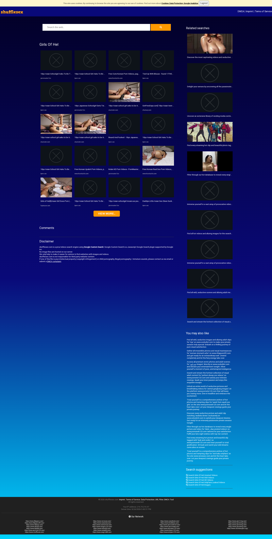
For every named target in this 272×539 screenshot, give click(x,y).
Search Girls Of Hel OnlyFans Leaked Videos (206, 482)
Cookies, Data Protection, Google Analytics (180, 3)
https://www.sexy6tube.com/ (169, 521)
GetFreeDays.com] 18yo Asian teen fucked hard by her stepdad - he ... (172, 105)
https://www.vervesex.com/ (102, 521)
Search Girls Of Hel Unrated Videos (202, 475)
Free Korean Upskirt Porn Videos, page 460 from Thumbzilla (100, 169)
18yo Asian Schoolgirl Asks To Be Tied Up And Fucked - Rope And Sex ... (71, 74)
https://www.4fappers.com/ (34, 521)
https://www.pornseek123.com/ (169, 525)
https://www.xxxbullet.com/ (102, 523)
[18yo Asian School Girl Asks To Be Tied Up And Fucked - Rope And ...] (56, 101)
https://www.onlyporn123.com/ (170, 532)
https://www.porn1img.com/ (237, 521)
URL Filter (159, 499)
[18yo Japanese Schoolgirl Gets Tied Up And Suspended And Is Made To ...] (90, 101)
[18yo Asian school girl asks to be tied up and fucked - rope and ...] (56, 133)
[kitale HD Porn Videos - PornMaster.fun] (124, 165)
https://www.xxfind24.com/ (102, 528)
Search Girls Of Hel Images (199, 485)
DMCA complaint (54, 261)
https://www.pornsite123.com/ (35, 530)
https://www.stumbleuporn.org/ (237, 528)
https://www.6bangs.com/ (34, 525)
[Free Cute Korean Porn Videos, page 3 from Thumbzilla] (124, 69)
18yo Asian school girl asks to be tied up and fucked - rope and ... (68, 137)
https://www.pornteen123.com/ (170, 528)
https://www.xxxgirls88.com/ (102, 532)
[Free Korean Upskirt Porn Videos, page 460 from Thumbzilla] (90, 165)
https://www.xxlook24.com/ (102, 530)
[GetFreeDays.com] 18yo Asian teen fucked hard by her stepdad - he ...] (158, 101)
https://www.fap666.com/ (34, 528)
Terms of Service (263, 11)
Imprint (249, 11)
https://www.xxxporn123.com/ (102, 527)
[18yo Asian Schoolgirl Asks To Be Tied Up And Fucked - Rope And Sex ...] (56, 69)
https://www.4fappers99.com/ (34, 523)
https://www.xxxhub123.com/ (102, 525)
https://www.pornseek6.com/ (169, 527)
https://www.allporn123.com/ (169, 530)
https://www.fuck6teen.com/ (170, 523)
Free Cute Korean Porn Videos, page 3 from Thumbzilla (132, 74)
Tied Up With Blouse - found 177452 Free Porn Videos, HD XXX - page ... (173, 74)
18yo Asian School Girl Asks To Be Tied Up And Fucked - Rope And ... (69, 105)
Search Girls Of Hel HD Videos (200, 480)
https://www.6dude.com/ (34, 527)
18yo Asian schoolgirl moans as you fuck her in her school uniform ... (137, 201)
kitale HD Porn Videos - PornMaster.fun (125, 169)
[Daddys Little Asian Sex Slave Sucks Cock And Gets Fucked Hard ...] (158, 197)
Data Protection (147, 499)
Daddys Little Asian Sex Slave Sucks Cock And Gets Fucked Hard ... (171, 201)
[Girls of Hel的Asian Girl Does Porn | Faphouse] (56, 197)
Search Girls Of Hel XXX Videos (201, 477)
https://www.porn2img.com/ (237, 523)
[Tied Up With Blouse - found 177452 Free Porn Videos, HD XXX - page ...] (158, 69)
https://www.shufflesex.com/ (34, 532)
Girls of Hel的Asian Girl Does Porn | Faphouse (59, 201)
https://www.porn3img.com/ (237, 525)
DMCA (241, 11)
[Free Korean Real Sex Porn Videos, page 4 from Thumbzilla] (158, 165)
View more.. (106, 213)
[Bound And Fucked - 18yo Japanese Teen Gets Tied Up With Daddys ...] (124, 133)
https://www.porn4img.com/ (237, 527)
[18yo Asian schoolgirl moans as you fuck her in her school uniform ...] (124, 197)
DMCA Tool (169, 499)
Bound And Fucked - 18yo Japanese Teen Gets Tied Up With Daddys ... (138, 137)
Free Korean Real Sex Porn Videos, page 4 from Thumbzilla (167, 169)
